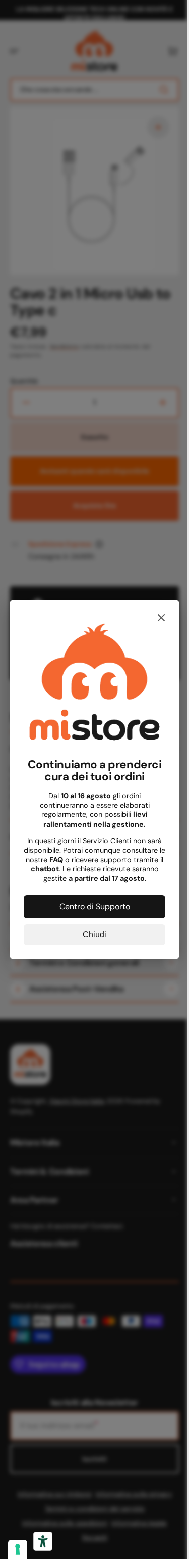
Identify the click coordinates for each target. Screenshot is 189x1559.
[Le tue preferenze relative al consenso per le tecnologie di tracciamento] (17, 1549)
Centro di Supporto (90, 902)
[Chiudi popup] (154, 622)
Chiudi (91, 931)
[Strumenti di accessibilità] (42, 1541)
